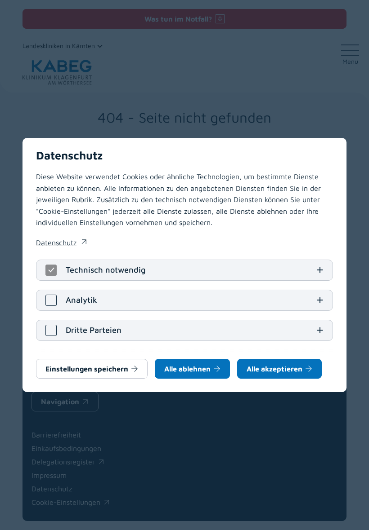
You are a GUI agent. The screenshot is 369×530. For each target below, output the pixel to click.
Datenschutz (61, 243)
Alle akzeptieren (274, 369)
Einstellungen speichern (86, 369)
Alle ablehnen (187, 369)
